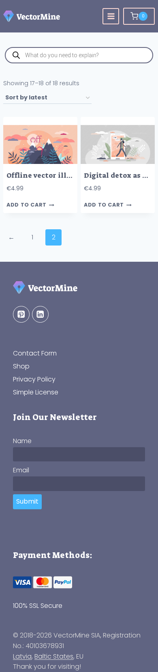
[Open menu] (110, 16)
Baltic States (53, 656)
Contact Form (35, 353)
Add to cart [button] (26, 205)
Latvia (22, 656)
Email (21, 470)
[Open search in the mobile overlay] (79, 55)
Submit (27, 501)
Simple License (35, 392)
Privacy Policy (34, 379)
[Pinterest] (21, 314)
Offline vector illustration (53, 175)
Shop (21, 366)
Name (22, 441)
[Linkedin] (40, 314)
